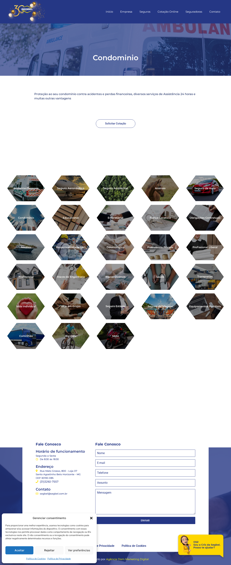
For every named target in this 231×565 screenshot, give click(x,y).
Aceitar (19, 550)
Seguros (145, 11)
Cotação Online (168, 11)
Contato (214, 11)
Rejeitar (49, 550)
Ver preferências (79, 550)
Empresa (126, 11)
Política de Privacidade (59, 558)
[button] (91, 518)
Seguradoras (194, 11)
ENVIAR (145, 520)
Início (109, 11)
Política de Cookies (36, 558)
